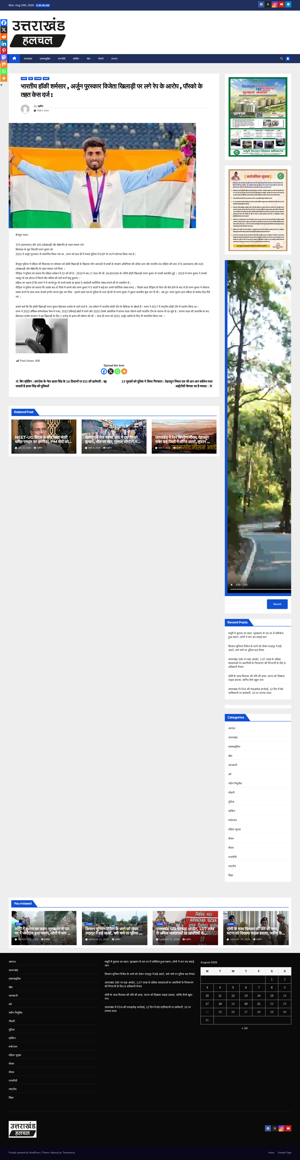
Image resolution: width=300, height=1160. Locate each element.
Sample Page (284, 1152)
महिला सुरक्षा (234, 829)
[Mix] (3, 64)
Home (271, 1152)
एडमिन (40, 106)
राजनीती (61, 58)
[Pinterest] (3, 50)
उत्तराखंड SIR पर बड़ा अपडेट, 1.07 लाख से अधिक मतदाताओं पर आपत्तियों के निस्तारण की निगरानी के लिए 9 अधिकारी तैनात (257, 663)
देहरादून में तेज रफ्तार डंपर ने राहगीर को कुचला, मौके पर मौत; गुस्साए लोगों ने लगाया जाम (114, 441)
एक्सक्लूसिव (45, 58)
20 (246, 1003)
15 (271, 995)
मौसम (231, 838)
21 (258, 1003)
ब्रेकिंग (76, 58)
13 (246, 995)
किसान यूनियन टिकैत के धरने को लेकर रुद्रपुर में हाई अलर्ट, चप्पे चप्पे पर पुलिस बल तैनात (114, 933)
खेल (88, 58)
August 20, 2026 (240, 939)
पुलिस (231, 801)
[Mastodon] (3, 57)
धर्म (229, 774)
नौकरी (101, 58)
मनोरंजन (232, 820)
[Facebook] (104, 371)
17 (207, 1003)
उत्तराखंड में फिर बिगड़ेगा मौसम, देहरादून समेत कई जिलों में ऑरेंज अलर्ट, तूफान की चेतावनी (183, 441)
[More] (124, 371)
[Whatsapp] (117, 371)
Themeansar (68, 1152)
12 (233, 995)
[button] (281, 58)
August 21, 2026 (28, 939)
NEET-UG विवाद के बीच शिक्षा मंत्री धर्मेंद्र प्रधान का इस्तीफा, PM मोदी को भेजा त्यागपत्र (41, 441)
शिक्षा (230, 875)
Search (277, 604)
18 (220, 1003)
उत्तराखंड (28, 58)
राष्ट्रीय (46, 78)
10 (207, 995)
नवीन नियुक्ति (235, 783)
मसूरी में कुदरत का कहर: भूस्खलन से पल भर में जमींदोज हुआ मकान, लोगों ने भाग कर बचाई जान (43, 933)
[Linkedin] (3, 43)
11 (220, 995)
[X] (111, 371)
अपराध (114, 58)
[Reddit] (3, 36)
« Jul (245, 1028)
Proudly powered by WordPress (25, 1152)
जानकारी (37, 78)
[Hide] (1, 85)
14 (258, 995)
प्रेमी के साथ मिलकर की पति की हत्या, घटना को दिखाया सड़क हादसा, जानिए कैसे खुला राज (255, 933)
